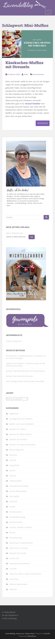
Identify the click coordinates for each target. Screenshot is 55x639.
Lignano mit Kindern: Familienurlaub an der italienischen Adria (25, 364)
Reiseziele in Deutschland (21, 543)
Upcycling (13, 579)
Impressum (20, 633)
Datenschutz (30, 633)
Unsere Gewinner (14, 341)
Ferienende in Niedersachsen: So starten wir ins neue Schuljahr (26, 357)
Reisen (12, 532)
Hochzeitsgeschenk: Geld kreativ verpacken (25, 381)
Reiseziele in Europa (18, 548)
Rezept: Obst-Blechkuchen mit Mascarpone (25, 371)
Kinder (12, 506)
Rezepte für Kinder (17, 553)
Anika (26, 74)
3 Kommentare (38, 74)
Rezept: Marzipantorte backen (19, 376)
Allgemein (13, 413)
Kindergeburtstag (17, 517)
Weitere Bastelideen (18, 584)
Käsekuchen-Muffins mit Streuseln (24, 64)
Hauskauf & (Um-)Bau (19, 486)
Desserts (13, 455)
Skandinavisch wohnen (19, 563)
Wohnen (13, 589)
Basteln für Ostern (17, 429)
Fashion (12, 460)
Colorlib (47, 633)
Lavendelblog (10, 633)
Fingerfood (14, 465)
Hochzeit (13, 501)
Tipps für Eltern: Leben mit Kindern (25, 574)
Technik (12, 568)
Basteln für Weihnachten (20, 434)
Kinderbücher (15, 512)
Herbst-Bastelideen (18, 491)
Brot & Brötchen (16, 450)
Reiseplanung (15, 537)
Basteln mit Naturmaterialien (22, 444)
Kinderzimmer (15, 522)
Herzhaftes (14, 496)
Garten (12, 470)
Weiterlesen (42, 123)
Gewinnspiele (15, 481)
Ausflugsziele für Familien (21, 419)
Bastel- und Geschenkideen (21, 424)
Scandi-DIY (14, 558)
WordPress (32, 636)
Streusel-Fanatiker (32, 103)
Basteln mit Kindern (18, 439)
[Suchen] (46, 217)
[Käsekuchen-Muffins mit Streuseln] (27, 44)
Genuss (12, 475)
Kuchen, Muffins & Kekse (20, 527)
